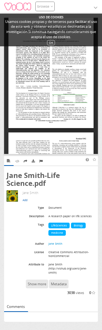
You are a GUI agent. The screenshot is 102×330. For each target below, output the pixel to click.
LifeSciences (59, 225)
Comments (16, 306)
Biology (78, 225)
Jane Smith (55, 244)
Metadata (59, 283)
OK (51, 43)
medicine (57, 233)
